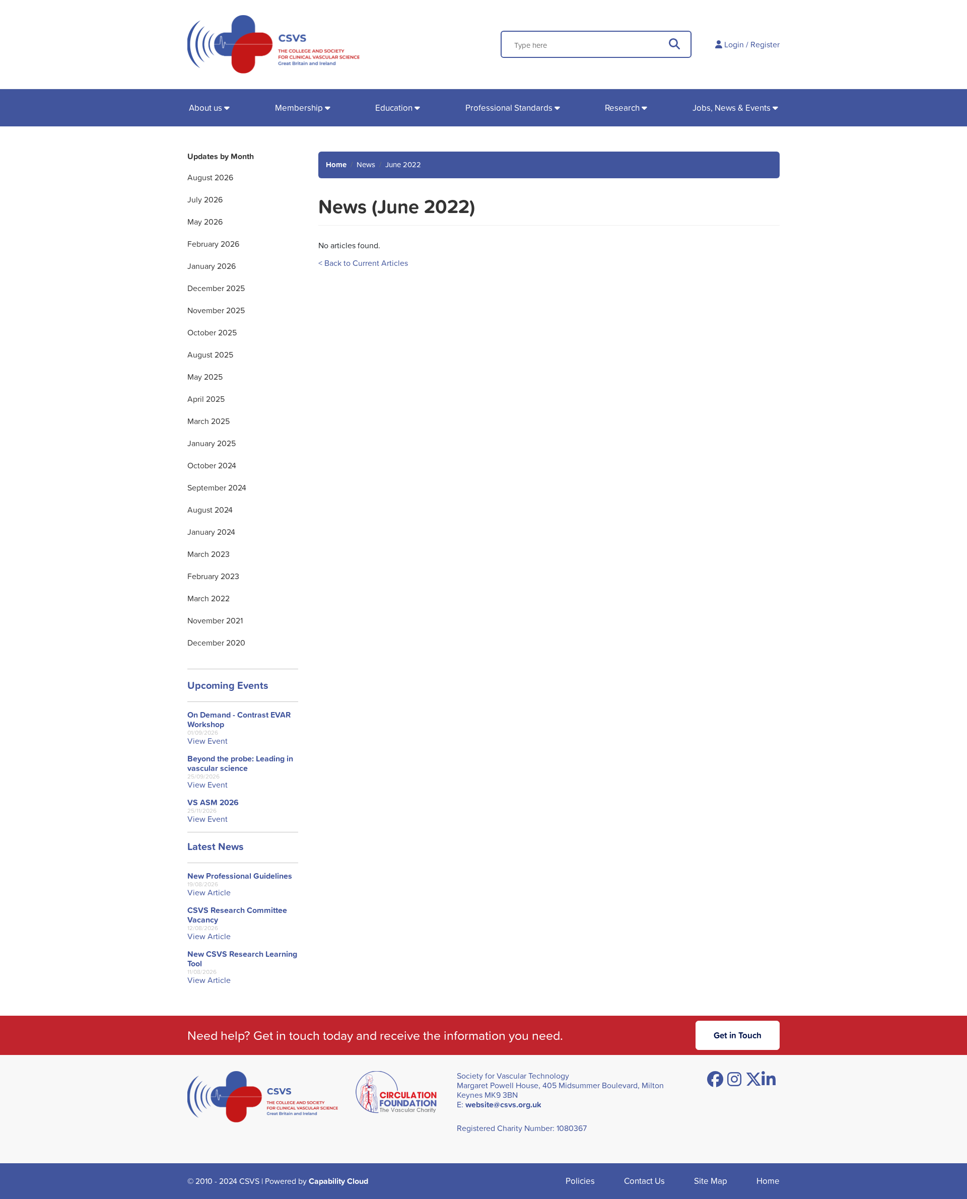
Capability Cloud (338, 1181)
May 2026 (205, 221)
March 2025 (208, 421)
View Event (207, 741)
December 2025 (216, 288)
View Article (209, 892)
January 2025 (211, 443)
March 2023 (208, 553)
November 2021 (215, 620)
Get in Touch (738, 1035)
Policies (580, 1180)
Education (393, 107)
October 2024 (211, 465)
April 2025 (206, 398)
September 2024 (216, 487)
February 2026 (213, 243)
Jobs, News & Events (732, 107)
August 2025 (210, 354)
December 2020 (216, 642)
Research (622, 107)
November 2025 (216, 310)
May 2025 (205, 376)
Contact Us (644, 1180)
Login (734, 44)
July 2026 (205, 199)
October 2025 (212, 332)
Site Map (710, 1180)
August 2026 (210, 177)
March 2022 (208, 598)
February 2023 (213, 576)
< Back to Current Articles (363, 262)
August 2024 (210, 509)
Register (765, 44)
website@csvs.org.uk (503, 1104)
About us (205, 107)
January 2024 (211, 531)
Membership (299, 107)
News (366, 164)
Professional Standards (508, 107)
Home (336, 164)
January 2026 (211, 265)
